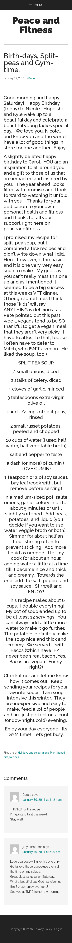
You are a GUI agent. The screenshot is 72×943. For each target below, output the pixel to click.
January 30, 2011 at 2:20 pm (41, 852)
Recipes (14, 757)
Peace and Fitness (36, 25)
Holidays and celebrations (33, 752)
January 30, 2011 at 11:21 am (42, 800)
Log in (58, 929)
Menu (38, 5)
